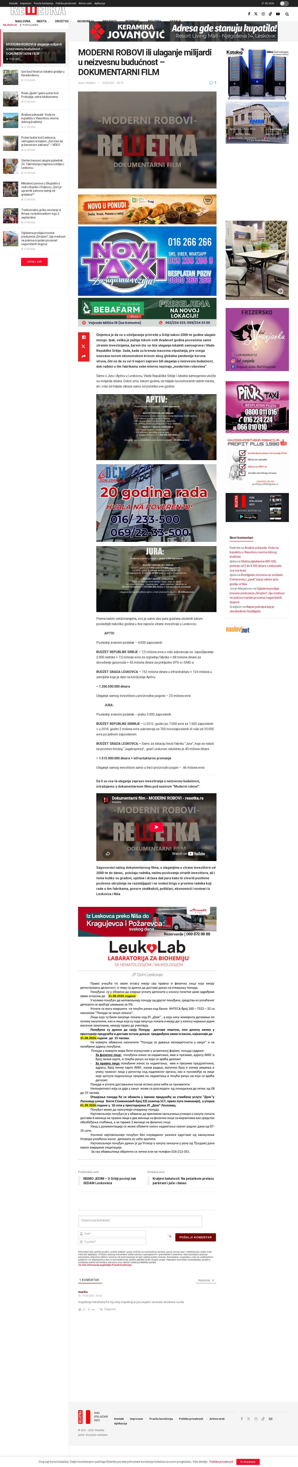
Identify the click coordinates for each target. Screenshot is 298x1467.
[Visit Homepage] (38, 9)
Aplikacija (99, 3)
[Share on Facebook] (83, 337)
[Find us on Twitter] (256, 14)
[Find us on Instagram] (263, 14)
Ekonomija (85, 21)
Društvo (62, 21)
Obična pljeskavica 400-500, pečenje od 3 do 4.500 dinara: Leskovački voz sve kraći (255, 566)
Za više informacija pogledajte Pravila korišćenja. (105, 1265)
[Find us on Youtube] (278, 14)
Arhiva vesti (85, 3)
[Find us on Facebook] (249, 14)
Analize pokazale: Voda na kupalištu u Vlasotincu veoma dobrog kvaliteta (40, 118)
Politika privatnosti (66, 3)
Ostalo (175, 21)
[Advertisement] (183, 1365)
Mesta (41, 21)
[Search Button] (287, 14)
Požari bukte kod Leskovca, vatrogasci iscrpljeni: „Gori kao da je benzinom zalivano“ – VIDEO (42, 141)
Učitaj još (34, 261)
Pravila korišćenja (43, 3)
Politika (154, 21)
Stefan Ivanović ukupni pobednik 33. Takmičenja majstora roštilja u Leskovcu (42, 164)
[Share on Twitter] (83, 347)
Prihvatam (248, 1461)
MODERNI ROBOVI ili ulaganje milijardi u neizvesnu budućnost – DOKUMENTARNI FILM (34, 49)
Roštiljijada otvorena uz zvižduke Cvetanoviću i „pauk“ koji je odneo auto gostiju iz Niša (256, 579)
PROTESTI (110, 21)
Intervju (132, 21)
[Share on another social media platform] (83, 357)
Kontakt (13, 3)
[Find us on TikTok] (270, 14)
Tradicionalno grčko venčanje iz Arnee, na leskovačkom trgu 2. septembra (41, 213)
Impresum (25, 3)
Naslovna (22, 21)
